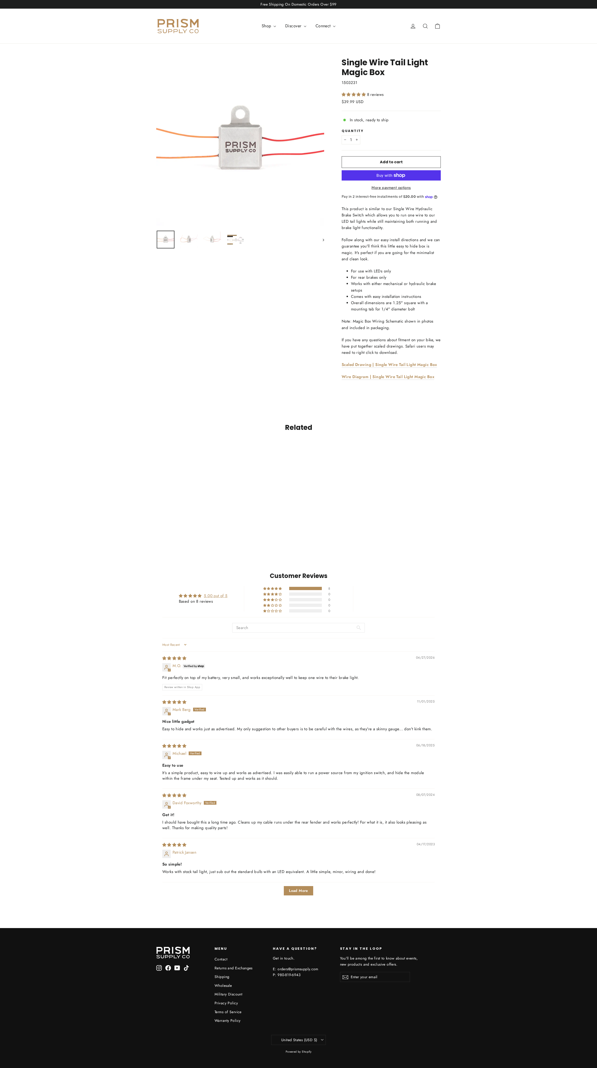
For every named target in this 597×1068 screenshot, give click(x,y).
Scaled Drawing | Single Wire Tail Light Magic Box (389, 364)
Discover (294, 26)
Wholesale (223, 985)
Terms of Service (228, 1012)
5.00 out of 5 (216, 595)
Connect (324, 26)
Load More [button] (298, 890)
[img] (174, 658)
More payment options (391, 187)
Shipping (222, 976)
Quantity (353, 131)
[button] (354, 94)
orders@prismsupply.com (298, 969)
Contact (221, 959)
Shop (267, 26)
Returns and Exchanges (234, 968)
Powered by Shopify (299, 1052)
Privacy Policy (226, 1003)
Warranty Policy (227, 1020)
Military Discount (228, 994)
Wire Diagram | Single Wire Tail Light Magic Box (388, 376)
